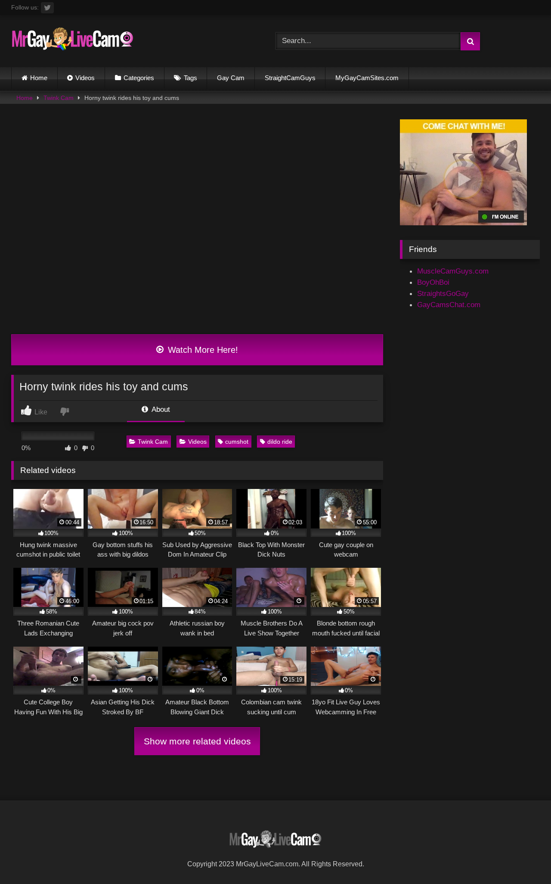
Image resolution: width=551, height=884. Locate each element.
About (160, 409)
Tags (190, 77)
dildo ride (279, 441)
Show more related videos (197, 741)
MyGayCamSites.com (367, 77)
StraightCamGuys (290, 77)
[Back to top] (524, 858)
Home (38, 77)
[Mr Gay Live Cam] (72, 41)
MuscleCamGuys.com (453, 271)
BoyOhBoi (433, 282)
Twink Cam (58, 97)
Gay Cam (231, 77)
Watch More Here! (201, 350)
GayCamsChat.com (448, 304)
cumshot (236, 441)
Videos (85, 77)
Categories (139, 77)
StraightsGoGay (443, 293)
